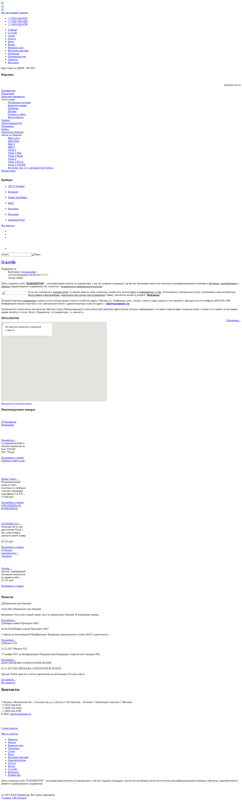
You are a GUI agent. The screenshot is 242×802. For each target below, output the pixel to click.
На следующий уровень (14, 12)
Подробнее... (233, 320)
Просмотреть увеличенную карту (16, 403)
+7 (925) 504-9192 (18, 18)
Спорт (11, 35)
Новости (13, 59)
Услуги (12, 38)
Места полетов (9, 733)
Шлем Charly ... (9, 479)
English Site (14, 775)
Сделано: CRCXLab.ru (14, 797)
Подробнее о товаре (12, 457)
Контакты (13, 62)
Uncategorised (28, 271)
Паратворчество (17, 56)
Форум (12, 742)
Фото (11, 41)
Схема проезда (9, 728)
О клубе (12, 32)
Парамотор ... (8, 440)
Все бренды (7, 225)
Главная (12, 29)
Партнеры (13, 53)
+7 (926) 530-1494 (18, 21)
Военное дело (15, 47)
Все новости (8, 682)
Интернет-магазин (18, 50)
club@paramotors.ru (117, 303)
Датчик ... (6, 568)
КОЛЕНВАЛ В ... (11, 523)
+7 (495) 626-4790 (18, 24)
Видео (11, 44)
